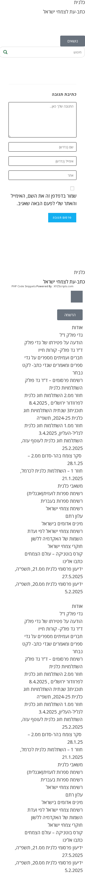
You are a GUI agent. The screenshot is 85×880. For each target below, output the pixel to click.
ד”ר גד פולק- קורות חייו (60, 350)
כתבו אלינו (73, 561)
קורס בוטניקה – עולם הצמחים (54, 554)
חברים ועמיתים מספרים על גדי (53, 357)
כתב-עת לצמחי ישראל (64, 11)
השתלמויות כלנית (66, 388)
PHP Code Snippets (24, 286)
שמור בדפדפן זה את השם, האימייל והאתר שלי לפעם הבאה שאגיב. (43, 200)
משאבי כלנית (70, 486)
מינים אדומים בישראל (62, 523)
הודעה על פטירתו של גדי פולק (53, 342)
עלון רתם (74, 516)
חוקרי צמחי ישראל (65, 546)
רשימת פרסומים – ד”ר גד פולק (54, 380)
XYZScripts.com (63, 286)
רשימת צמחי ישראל (64, 508)
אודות (77, 327)
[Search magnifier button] (4, 52)
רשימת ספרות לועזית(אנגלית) (55, 493)
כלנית (79, 272)
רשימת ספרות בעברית (62, 501)
